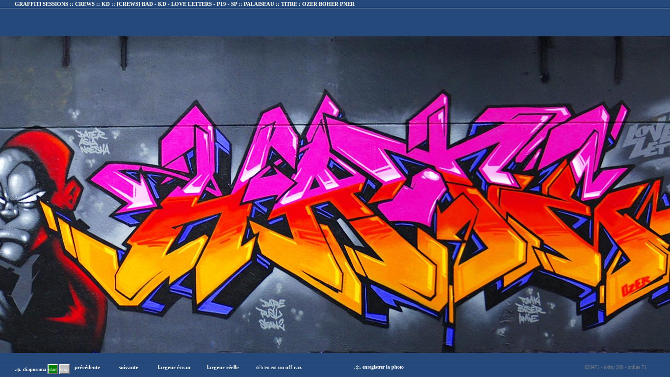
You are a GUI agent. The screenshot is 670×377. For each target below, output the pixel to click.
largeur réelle (223, 367)
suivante (128, 367)
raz (298, 367)
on (281, 367)
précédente (87, 367)
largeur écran (174, 367)
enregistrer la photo (383, 367)
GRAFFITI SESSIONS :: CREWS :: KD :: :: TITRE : (185, 4)
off (288, 367)
